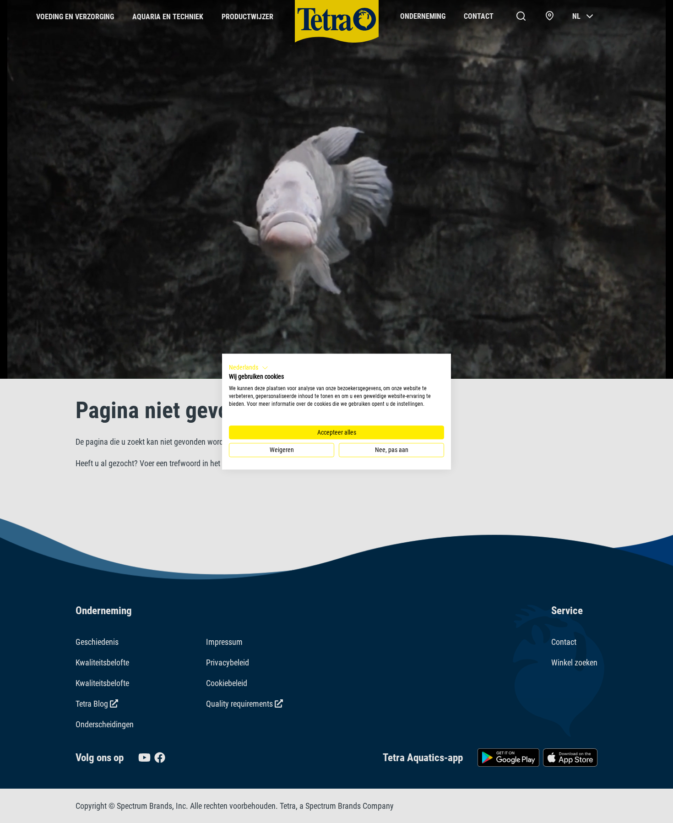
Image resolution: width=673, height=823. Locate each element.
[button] (248, 367)
